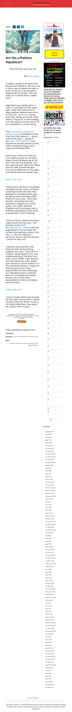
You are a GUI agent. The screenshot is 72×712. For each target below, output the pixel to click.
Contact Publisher (54, 61)
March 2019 (49, 682)
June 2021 (48, 606)
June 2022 (48, 572)
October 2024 (49, 493)
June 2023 (48, 538)
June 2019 (48, 673)
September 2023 (50, 530)
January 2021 (49, 620)
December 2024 (50, 488)
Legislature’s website (20, 227)
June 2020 (48, 639)
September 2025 (50, 462)
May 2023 (48, 541)
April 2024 (48, 510)
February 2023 (49, 549)
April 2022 (48, 578)
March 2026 (49, 445)
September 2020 (50, 631)
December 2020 (50, 623)
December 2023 (50, 521)
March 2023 (49, 547)
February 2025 (49, 482)
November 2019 (50, 659)
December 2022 (50, 555)
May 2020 (48, 642)
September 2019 (50, 665)
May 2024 (48, 507)
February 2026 (49, 448)
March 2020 (49, 648)
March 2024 (49, 513)
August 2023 (49, 533)
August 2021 (49, 600)
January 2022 (49, 586)
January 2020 (49, 653)
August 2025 (49, 465)
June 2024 (48, 504)
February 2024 (49, 516)
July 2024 (48, 502)
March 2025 (49, 479)
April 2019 (48, 679)
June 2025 (48, 471)
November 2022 (50, 558)
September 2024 (50, 496)
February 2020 (49, 651)
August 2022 (49, 566)
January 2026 (49, 451)
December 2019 (50, 656)
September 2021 (50, 597)
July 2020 (48, 637)
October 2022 (49, 561)
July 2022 (48, 569)
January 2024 (49, 519)
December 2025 (50, 454)
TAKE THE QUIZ (14, 180)
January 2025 (49, 485)
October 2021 (49, 594)
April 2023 (48, 544)
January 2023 (49, 552)
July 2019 (48, 670)
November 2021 (50, 592)
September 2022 (50, 564)
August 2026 (49, 431)
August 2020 (49, 634)
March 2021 (49, 614)
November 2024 (50, 490)
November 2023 (50, 524)
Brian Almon (33, 76)
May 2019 (48, 676)
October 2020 (49, 628)
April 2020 (48, 645)
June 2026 (48, 437)
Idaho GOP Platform (20, 141)
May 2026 (48, 440)
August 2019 (49, 668)
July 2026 (48, 434)
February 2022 (49, 583)
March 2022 (49, 580)
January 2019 (49, 687)
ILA (11, 235)
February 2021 (49, 617)
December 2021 (50, 589)
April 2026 (48, 443)
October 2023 (49, 527)
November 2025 (50, 457)
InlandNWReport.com (41, 3)
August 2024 (49, 499)
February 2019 (49, 684)
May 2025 (48, 474)
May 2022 (48, 575)
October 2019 (49, 662)
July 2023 (48, 535)
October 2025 (49, 459)
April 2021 (48, 611)
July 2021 (48, 603)
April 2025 (48, 476)
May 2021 (48, 608)
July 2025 (48, 468)
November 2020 (50, 625)
